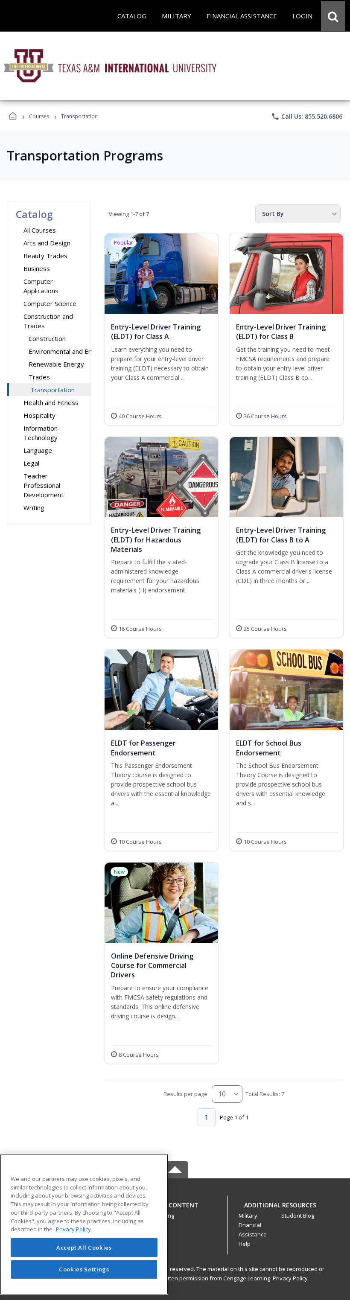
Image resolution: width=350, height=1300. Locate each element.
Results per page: (186, 1094)
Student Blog (297, 1215)
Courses (39, 116)
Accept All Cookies (84, 1247)
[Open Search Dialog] (333, 16)
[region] (84, 1224)
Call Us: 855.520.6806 (306, 116)
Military (248, 1215)
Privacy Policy (290, 1278)
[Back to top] (175, 1210)
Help (245, 1244)
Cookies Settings (84, 1269)
